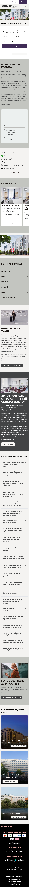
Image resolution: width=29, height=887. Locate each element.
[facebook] (8, 851)
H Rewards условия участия (14, 879)
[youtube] (21, 851)
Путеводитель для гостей (12, 697)
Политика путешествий (14, 883)
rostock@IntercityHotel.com (14, 139)
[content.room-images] (4, 189)
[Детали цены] (16, 778)
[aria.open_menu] (26, 6)
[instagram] (12, 851)
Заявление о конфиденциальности (15, 876)
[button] (11, 206)
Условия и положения (14, 884)
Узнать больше (8, 444)
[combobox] (14, 32)
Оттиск (14, 878)
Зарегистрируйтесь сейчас (12, 365)
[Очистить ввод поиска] (25, 31)
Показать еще (14, 172)
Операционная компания (14, 881)
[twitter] (16, 851)
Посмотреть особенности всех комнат (11, 214)
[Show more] (2, 237)
